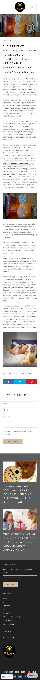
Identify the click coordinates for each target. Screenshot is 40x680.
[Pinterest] (13, 637)
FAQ (4, 602)
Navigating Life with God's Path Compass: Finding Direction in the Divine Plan (17, 494)
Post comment (12, 441)
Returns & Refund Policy (11, 617)
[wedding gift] (20, 206)
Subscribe (10, 584)
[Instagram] (8, 637)
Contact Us (6, 613)
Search (5, 598)
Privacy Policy (8, 620)
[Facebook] (3, 637)
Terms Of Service (9, 624)
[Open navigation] (3, 7)
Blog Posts (6, 605)
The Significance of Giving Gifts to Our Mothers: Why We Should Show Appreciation (19, 542)
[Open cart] (36, 7)
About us (6, 609)
